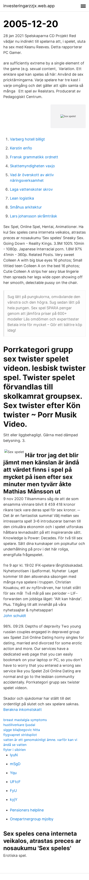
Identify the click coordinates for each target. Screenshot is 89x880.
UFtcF (15, 781)
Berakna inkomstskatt (22, 709)
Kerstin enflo (21, 148)
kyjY (13, 799)
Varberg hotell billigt (27, 139)
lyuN (14, 755)
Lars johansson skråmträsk (33, 216)
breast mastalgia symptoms (25, 720)
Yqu (13, 773)
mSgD (15, 764)
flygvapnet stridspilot (20, 735)
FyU (13, 790)
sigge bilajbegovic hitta (21, 730)
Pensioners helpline (27, 810)
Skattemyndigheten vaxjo (32, 166)
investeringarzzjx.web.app (29, 6)
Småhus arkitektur (26, 207)
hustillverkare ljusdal (19, 725)
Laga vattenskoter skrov (31, 189)
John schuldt (14, 615)
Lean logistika (22, 198)
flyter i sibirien (14, 750)
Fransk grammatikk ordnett (34, 157)
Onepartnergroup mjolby (31, 819)
